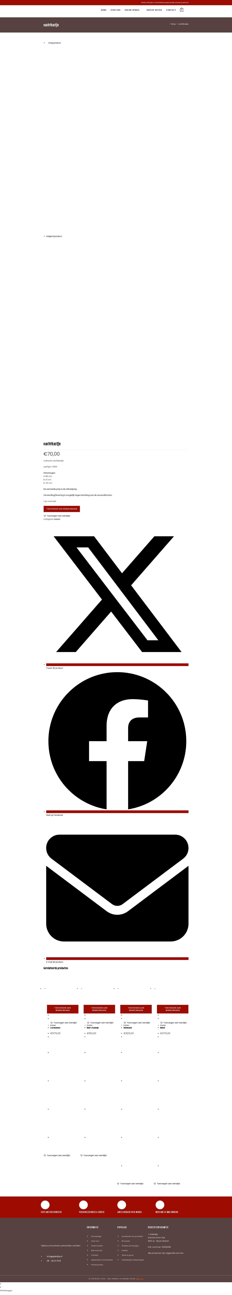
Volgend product (54, 236)
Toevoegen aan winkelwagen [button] (63, 1009)
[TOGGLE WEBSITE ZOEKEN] (188, 10)
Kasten (57, 519)
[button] (57, 516)
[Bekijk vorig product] (47, 43)
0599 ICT (139, 1279)
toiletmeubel (128, 1028)
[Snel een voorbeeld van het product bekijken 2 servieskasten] (51, 1015)
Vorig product (54, 43)
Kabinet (162, 1028)
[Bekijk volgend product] (63, 236)
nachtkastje (183, 24)
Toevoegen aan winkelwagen (61, 509)
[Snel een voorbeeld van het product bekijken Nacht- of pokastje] (87, 1015)
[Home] (168, 24)
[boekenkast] (117, 139)
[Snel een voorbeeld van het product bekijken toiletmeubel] (124, 1015)
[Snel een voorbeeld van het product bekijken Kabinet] (161, 1015)
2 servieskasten (55, 1028)
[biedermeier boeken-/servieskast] (117, 333)
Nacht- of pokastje (93, 1028)
